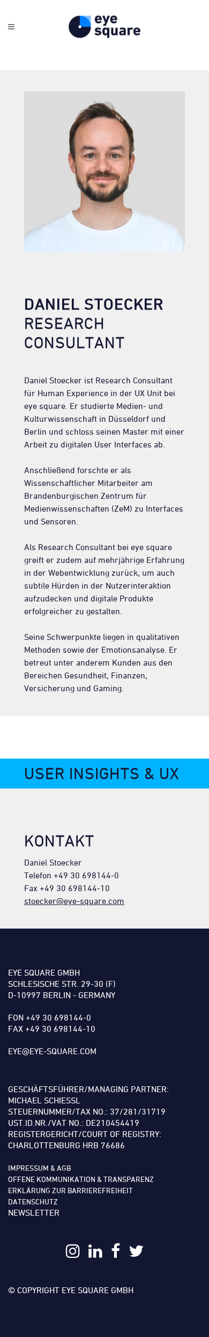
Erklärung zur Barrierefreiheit (70, 1190)
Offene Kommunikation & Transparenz (81, 1179)
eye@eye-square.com (52, 1051)
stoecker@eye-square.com (74, 901)
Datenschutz (33, 1201)
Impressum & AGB (39, 1167)
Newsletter (33, 1212)
